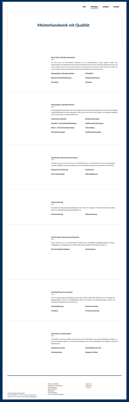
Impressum (88, 384)
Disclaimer (88, 387)
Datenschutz (89, 385)
